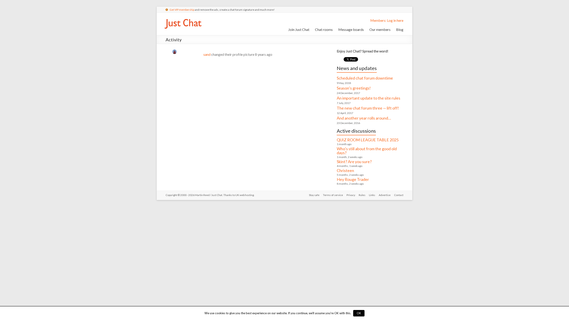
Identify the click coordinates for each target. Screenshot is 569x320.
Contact (398, 195)
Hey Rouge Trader (353, 179)
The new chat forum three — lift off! (368, 108)
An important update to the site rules (368, 98)
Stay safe (314, 195)
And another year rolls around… (364, 118)
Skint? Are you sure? (354, 161)
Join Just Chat (298, 29)
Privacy (351, 195)
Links (372, 195)
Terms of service (333, 195)
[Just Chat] (183, 18)
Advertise (385, 195)
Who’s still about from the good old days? (367, 150)
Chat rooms (324, 29)
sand (206, 54)
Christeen (345, 170)
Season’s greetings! (354, 88)
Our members (380, 29)
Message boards (351, 29)
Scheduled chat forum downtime (365, 78)
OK (359, 313)
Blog (399, 29)
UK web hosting (244, 195)
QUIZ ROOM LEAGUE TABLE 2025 (368, 139)
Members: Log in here (386, 20)
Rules (362, 195)
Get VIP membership (182, 9)
